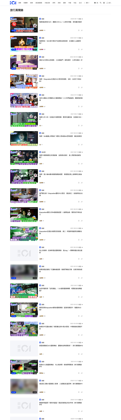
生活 (80, 3)
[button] (79, 30)
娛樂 (31, 3)
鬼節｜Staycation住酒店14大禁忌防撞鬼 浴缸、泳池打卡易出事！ (60, 80)
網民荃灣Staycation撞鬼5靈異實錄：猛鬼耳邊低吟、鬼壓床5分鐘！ (60, 309)
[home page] (13, 3)
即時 (54, 3)
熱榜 (59, 3)
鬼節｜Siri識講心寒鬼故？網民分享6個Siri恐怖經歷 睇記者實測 (60, 136)
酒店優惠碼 (38, 3)
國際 (64, 3)
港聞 (19, 3)
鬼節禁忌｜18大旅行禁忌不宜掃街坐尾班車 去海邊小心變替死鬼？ (60, 42)
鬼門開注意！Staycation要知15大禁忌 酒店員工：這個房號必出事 (61, 194)
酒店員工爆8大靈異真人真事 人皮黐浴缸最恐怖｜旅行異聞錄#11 (61, 384)
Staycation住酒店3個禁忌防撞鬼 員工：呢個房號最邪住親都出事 (60, 232)
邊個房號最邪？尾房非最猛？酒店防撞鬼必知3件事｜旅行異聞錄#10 (60, 403)
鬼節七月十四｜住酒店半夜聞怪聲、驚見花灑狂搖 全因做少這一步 (60, 118)
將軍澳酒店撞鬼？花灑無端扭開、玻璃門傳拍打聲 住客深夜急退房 (60, 270)
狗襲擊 (26, 3)
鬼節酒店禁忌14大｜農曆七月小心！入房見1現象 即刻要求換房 (60, 22)
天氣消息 (47, 3)
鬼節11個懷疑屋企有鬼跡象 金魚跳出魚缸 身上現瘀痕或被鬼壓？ (60, 156)
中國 (69, 3)
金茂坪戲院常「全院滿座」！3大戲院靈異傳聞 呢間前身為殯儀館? (60, 290)
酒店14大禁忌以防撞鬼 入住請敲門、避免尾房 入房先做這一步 (60, 60)
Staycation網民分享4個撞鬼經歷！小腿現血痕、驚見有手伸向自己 (60, 213)
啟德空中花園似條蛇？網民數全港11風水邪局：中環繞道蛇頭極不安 (60, 328)
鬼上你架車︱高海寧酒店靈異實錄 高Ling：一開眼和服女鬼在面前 (60, 251)
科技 (75, 3)
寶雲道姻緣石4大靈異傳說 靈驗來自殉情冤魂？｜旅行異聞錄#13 (61, 345)
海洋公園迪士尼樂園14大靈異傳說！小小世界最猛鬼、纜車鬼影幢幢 (60, 99)
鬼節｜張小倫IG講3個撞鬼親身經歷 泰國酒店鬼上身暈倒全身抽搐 (60, 175)
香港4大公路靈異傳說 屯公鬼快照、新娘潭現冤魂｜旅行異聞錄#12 (60, 365)
